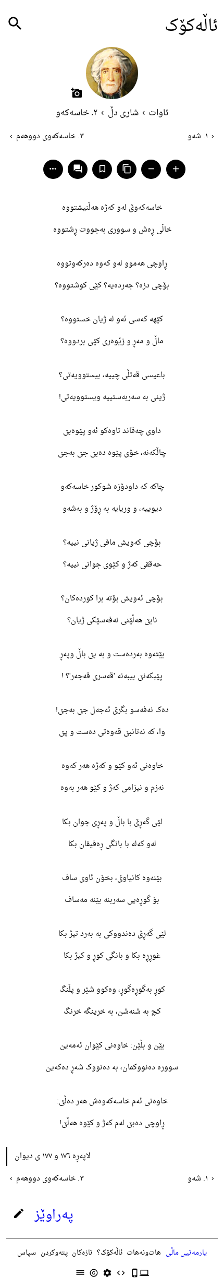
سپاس (26, 1252)
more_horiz (53, 169)
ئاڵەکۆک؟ (109, 1252)
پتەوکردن (54, 1252)
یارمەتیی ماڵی (186, 1252)
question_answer (78, 169)
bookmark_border (102, 169)
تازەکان (82, 1252)
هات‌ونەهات (144, 1252)
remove (151, 169)
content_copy (127, 169)
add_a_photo (76, 93)
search (15, 23)
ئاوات (158, 113)
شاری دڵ (123, 113)
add (176, 169)
